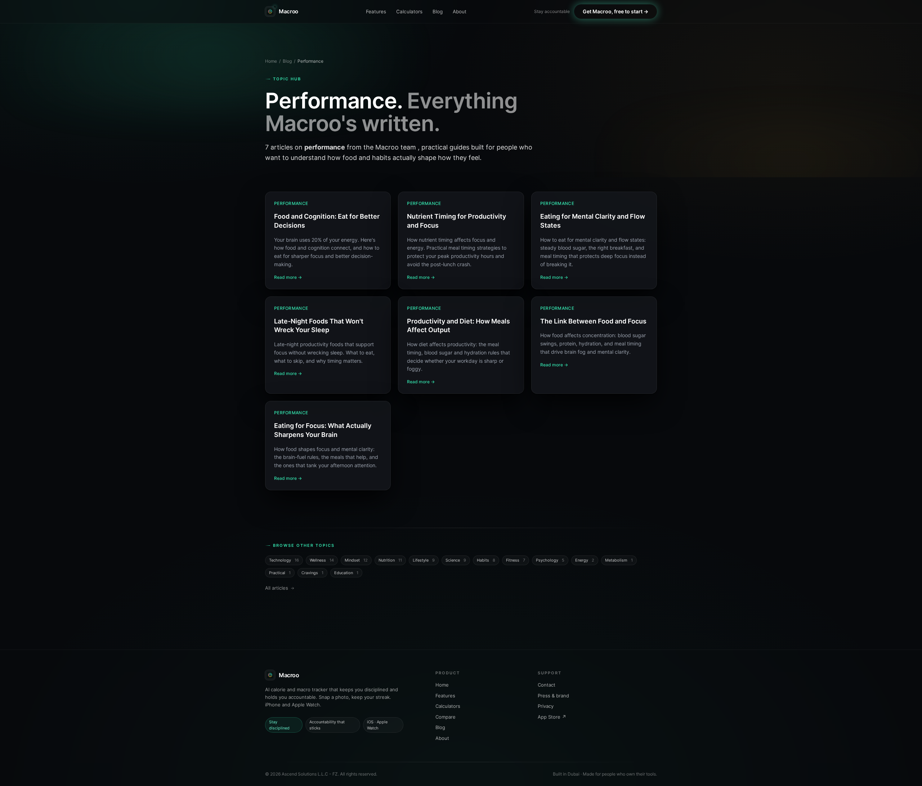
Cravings (312, 572)
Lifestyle (424, 560)
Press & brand (553, 695)
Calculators (409, 11)
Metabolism (619, 560)
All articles (276, 588)
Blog (438, 11)
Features (376, 11)
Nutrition (390, 560)
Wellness (322, 560)
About (459, 11)
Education (346, 572)
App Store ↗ (552, 717)
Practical (280, 572)
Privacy (546, 706)
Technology (284, 560)
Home (271, 61)
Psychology (550, 560)
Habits (486, 560)
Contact (546, 685)
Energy (584, 560)
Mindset (356, 560)
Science (456, 560)
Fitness (515, 560)
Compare (445, 717)
